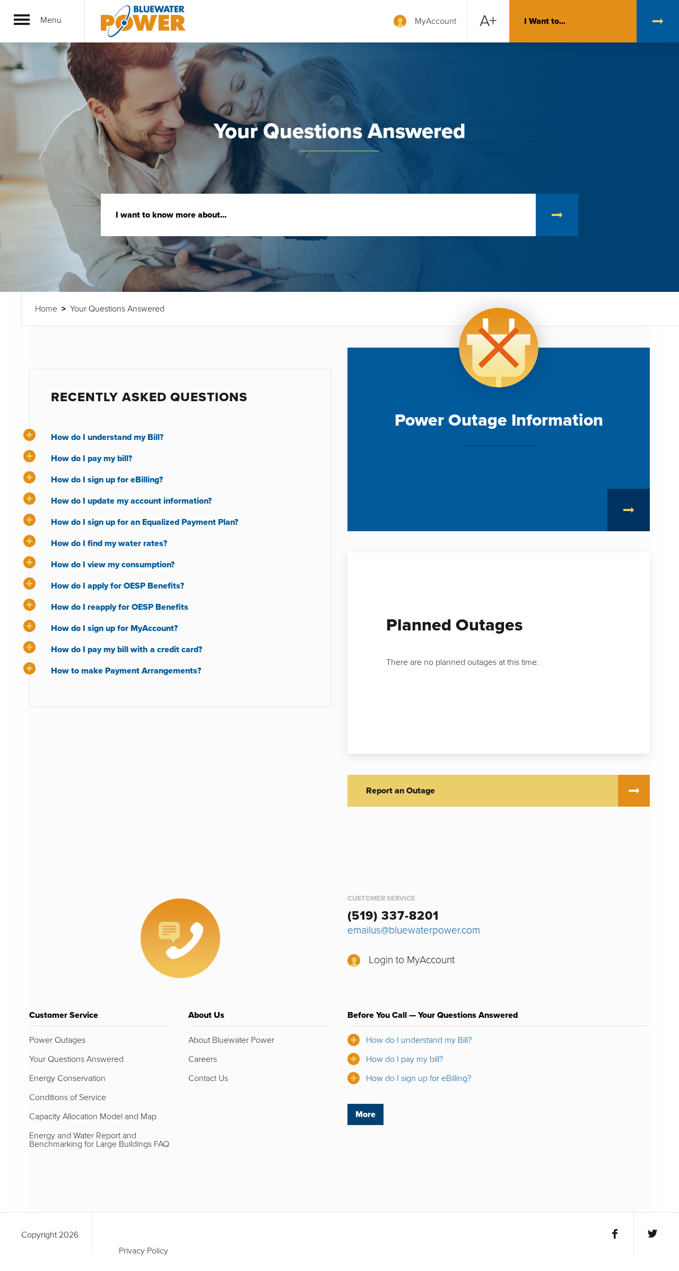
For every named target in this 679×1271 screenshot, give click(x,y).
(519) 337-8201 (393, 916)
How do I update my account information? (131, 501)
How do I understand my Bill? (107, 437)
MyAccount (435, 21)
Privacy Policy (143, 1251)
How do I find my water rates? (109, 543)
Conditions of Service (67, 1097)
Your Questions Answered (76, 1059)
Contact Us (208, 1078)
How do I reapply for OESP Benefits (119, 607)
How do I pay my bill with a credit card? (126, 649)
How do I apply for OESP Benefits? (117, 586)
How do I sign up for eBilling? (107, 479)
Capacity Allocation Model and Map (92, 1116)
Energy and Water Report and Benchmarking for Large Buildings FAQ (99, 1139)
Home (46, 309)
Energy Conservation (67, 1078)
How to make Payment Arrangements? (126, 670)
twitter (652, 1234)
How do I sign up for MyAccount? (114, 628)
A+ (488, 21)
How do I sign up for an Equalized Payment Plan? (144, 522)
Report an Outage (400, 790)
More (365, 1114)
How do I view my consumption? (113, 564)
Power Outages (57, 1040)
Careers (202, 1059)
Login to (412, 960)
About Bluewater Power (231, 1040)
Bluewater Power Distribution (143, 21)
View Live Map (628, 510)
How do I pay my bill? (91, 458)
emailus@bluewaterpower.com (413, 930)
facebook (614, 1234)
